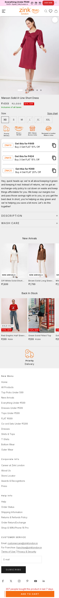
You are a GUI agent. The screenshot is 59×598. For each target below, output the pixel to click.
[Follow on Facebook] (2, 581)
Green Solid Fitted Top (39, 335)
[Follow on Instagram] (19, 581)
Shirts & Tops (8, 434)
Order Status (7, 507)
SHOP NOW (48, 3)
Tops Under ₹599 (10, 413)
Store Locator (8, 475)
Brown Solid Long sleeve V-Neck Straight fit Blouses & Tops (41, 281)
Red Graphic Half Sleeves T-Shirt (14, 335)
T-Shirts (5, 439)
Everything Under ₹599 (13, 402)
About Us (6, 470)
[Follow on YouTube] (35, 581)
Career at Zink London (13, 465)
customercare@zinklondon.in (23, 543)
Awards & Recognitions (13, 481)
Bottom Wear (8, 444)
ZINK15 (7, 157)
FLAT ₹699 (7, 418)
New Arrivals (7, 397)
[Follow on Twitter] (11, 581)
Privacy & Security (26, 551)
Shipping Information (11, 512)
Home (4, 382)
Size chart (52, 113)
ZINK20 (8, 170)
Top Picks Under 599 (12, 392)
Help (3, 501)
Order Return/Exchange (13, 522)
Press (4, 486)
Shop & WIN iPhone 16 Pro (15, 527)
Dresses (5, 429)
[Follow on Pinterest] (27, 581)
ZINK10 (7, 145)
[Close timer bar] (56, 2)
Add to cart (30, 594)
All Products (7, 387)
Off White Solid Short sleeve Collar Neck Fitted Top (14, 281)
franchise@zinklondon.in (29, 547)
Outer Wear (7, 449)
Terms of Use (8, 551)
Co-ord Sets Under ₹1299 (14, 423)
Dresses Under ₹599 (12, 408)
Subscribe (13, 569)
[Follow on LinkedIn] (43, 581)
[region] (29, 357)
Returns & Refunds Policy (14, 517)
